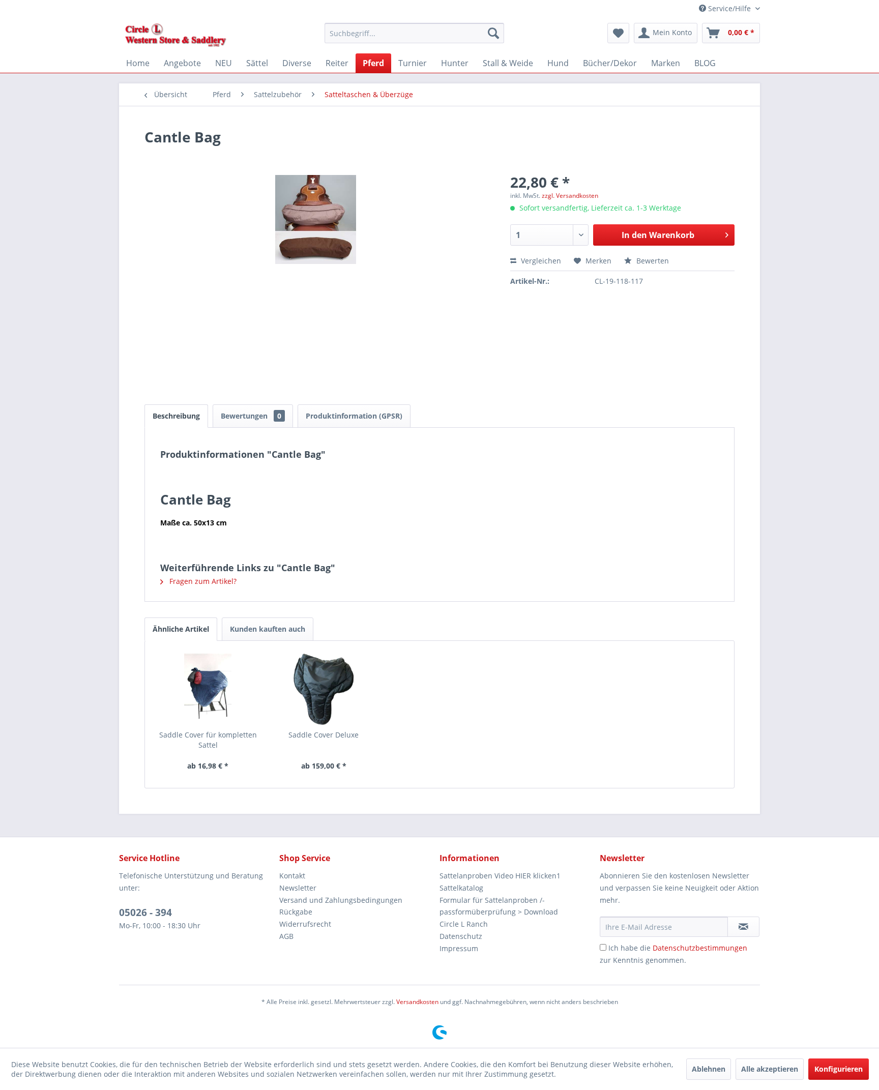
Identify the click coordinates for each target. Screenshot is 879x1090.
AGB (286, 936)
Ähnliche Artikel (181, 629)
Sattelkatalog (461, 888)
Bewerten (651, 261)
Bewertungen (251, 416)
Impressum (459, 948)
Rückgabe (295, 912)
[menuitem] (414, 33)
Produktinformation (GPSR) (354, 416)
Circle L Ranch (464, 924)
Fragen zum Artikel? (202, 581)
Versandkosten (417, 1001)
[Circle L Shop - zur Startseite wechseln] (175, 35)
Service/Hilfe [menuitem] (729, 8)
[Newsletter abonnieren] (743, 927)
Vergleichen (540, 261)
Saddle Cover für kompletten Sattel (208, 740)
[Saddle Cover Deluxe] (324, 689)
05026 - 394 (145, 912)
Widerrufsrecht (305, 924)
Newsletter (297, 888)
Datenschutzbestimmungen (700, 948)
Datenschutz (461, 936)
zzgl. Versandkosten (570, 195)
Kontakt (292, 875)
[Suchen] (493, 33)
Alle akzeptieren (769, 1069)
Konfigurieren (838, 1069)
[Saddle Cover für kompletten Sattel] (208, 689)
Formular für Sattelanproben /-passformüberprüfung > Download (499, 906)
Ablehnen (708, 1069)
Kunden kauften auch (267, 629)
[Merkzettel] (618, 33)
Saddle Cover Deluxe (323, 735)
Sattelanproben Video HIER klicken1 (500, 875)
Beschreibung (176, 416)
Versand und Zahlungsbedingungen (340, 900)
